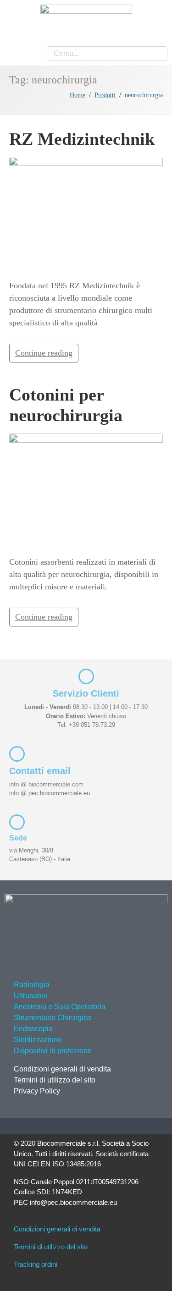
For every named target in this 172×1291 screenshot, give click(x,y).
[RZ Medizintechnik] (86, 213)
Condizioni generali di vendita (62, 1069)
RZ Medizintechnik (82, 138)
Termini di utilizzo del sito (54, 1080)
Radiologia (32, 985)
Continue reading (43, 352)
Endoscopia (33, 1029)
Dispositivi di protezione (53, 1051)
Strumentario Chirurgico (52, 1018)
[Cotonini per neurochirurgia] (86, 490)
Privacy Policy (37, 1091)
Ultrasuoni (30, 996)
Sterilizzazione (38, 1040)
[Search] (157, 53)
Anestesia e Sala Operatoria (59, 1007)
